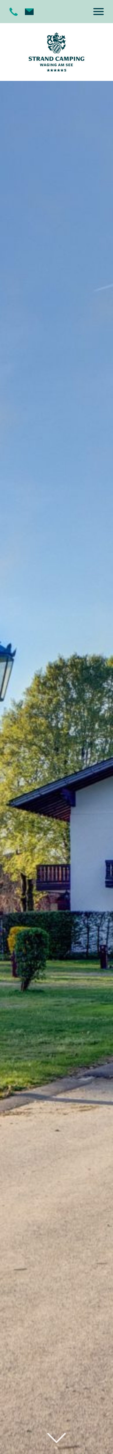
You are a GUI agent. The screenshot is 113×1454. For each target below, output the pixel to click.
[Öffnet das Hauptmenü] (98, 11)
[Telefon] (13, 11)
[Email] (29, 11)
